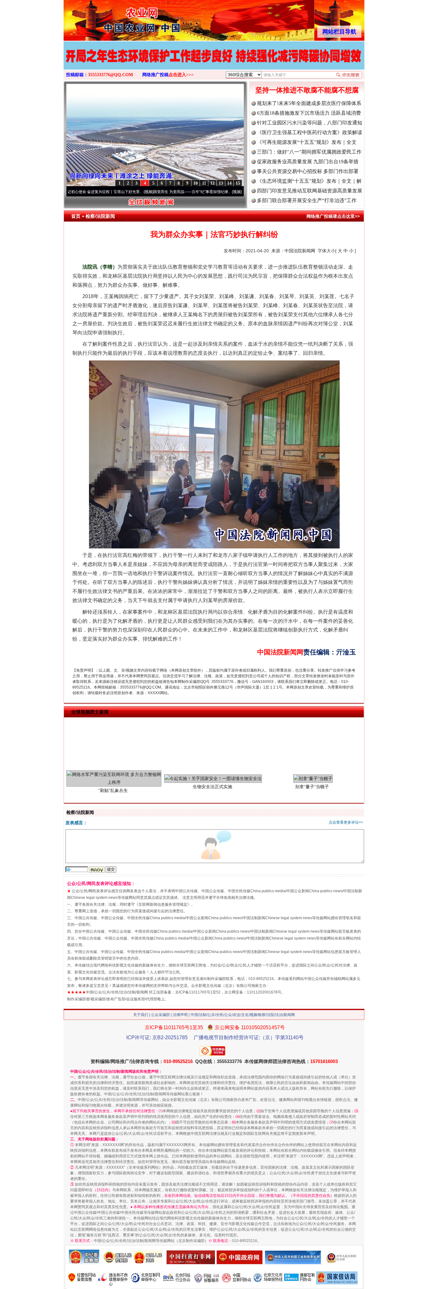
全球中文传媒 (115, 18)
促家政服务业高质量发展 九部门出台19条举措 (307, 161)
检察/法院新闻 (100, 216)
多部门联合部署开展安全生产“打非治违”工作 (307, 200)
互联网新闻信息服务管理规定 (162, 904)
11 (204, 183)
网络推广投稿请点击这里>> (333, 216)
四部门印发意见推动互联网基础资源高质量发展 (309, 190)
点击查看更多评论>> (346, 822)
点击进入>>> (181, 74)
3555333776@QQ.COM (110, 74)
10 (195, 183)
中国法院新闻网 (299, 250)
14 (229, 183)
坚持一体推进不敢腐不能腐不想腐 (307, 90)
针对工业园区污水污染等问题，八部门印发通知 (309, 122)
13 (221, 183)
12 (212, 183)
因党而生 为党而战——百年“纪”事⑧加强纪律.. (153, 192)
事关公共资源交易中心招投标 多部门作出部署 (307, 171)
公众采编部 (160, 1015)
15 (238, 183)
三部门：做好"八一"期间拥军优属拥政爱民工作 (309, 152)
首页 (76, 216)
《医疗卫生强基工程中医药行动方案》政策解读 (309, 132)
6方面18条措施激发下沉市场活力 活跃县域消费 (309, 113)
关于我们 (140, 1015)
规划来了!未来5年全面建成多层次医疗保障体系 (309, 103)
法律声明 (180, 1015)
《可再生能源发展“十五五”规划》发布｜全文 (307, 142)
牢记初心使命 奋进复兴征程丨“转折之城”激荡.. (241, 192)
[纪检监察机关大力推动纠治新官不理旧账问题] (214, 62)
